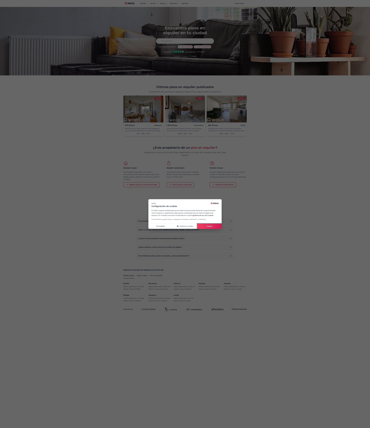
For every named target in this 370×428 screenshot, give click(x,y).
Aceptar (209, 226)
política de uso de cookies (203, 215)
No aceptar (160, 226)
